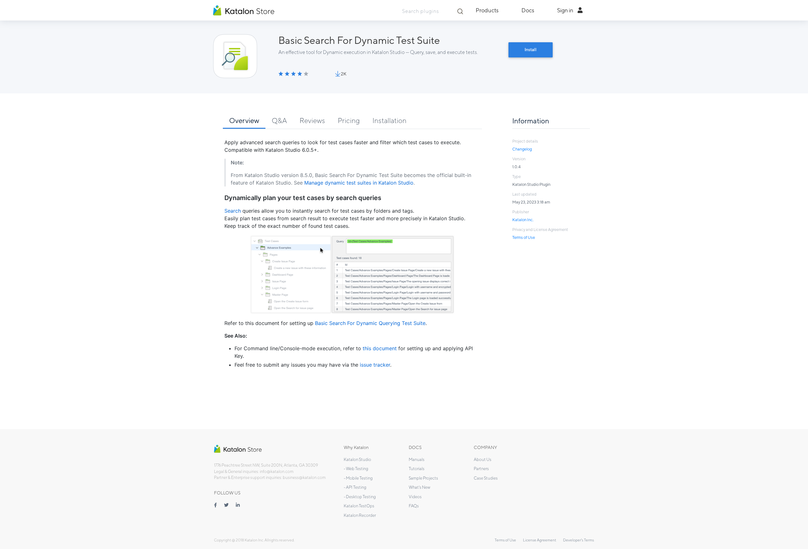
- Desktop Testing (360, 496)
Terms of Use (523, 237)
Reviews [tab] (312, 120)
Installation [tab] (389, 120)
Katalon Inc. (523, 219)
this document (380, 348)
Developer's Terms (578, 540)
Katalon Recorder (360, 515)
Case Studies (486, 478)
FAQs (414, 506)
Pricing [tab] (349, 120)
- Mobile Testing (358, 478)
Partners (481, 468)
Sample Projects (423, 478)
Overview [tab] (244, 120)
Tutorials (417, 468)
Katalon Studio (357, 459)
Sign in (565, 10)
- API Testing (355, 487)
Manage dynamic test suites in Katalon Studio (358, 183)
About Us (482, 459)
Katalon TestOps (359, 506)
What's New (419, 487)
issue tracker (375, 365)
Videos (415, 496)
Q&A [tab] (279, 120)
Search (232, 211)
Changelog (522, 149)
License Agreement (539, 540)
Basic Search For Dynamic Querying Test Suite (370, 323)
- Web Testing (356, 468)
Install (531, 49)
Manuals (417, 459)
